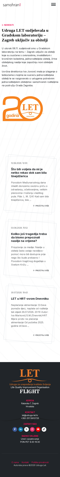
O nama (15, 462)
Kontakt (25, 462)
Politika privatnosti (40, 462)
